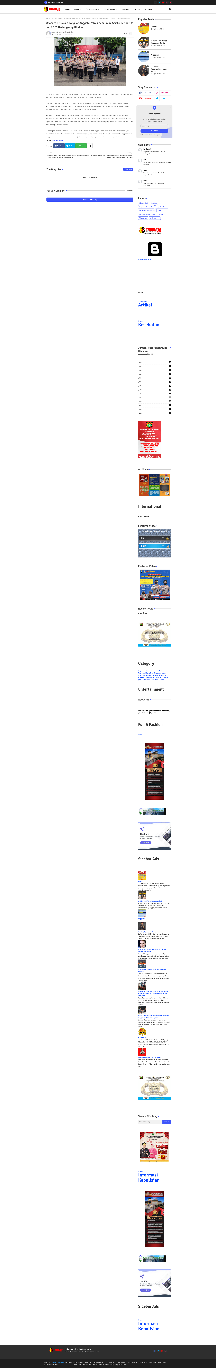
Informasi (125, 9)
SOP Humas (142, 1038)
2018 (155, 394)
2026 (155, 362)
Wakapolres (160, 677)
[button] (170, 9)
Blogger (106, 1364)
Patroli (148, 673)
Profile (76, 9)
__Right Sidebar (131, 1362)
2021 (155, 382)
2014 (155, 409)
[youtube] (163, 2)
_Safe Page (77, 1364)
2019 (155, 390)
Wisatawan (143, 218)
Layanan (137, 9)
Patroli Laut (147, 680)
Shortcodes (123, 1364)
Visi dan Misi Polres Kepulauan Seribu (159, 42)
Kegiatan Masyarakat (146, 207)
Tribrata (140, 881)
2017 (155, 398)
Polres (160, 211)
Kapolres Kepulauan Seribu (159, 70)
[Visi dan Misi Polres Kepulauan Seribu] (143, 42)
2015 (155, 405)
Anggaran (148, 9)
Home (67, 9)
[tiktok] (171, 2)
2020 (155, 386)
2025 (155, 366)
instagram (164, 93)
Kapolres (154, 203)
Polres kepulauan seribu (147, 214)
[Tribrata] (143, 28)
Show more (128, 169)
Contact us (87, 1362)
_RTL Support (97, 1364)
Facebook (60, 146)
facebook (147, 93)
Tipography (114, 1364)
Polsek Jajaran (109, 9)
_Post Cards (143, 1362)
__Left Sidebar (109, 1362)
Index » (140, 321)
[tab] (67, 9)
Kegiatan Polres (57, 18)
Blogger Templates (58, 1362)
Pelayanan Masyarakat (147, 211)
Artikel (145, 305)
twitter (164, 98)
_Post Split (152, 1362)
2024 (155, 370)
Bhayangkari (143, 203)
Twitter (71, 146)
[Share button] (90, 145)
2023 (155, 374)
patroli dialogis (151, 677)
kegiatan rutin (154, 218)
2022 (155, 378)
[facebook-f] (155, 2)
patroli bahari (159, 675)
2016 (155, 402)
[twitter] (159, 2)
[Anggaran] (143, 56)
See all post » (142, 301)
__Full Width (120, 1362)
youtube (147, 98)
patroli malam (161, 673)
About (80, 1362)
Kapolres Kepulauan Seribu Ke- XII (149, 1057)
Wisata (161, 214)
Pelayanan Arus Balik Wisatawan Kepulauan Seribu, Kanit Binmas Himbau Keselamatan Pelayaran (153, 993)
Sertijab (153, 680)
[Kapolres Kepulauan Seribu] (143, 70)
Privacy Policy (98, 1362)
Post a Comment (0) (90, 200)
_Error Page (86, 1364)
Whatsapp (82, 146)
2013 (155, 413)
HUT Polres (160, 680)
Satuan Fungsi (91, 9)
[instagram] (167, 2)
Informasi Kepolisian (149, 1177)
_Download (161, 1362)
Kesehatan (148, 325)
